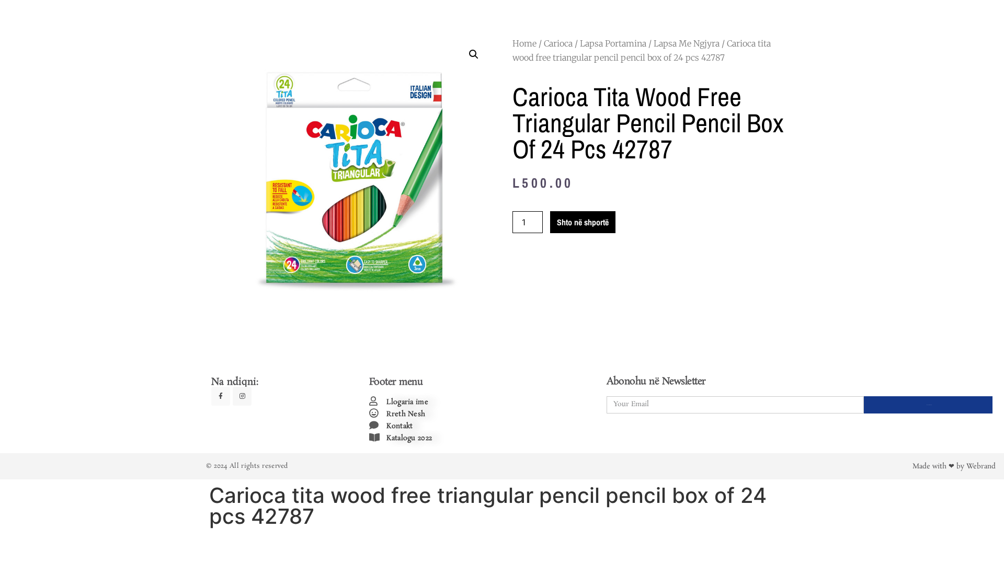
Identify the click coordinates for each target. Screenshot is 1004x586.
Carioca (558, 43)
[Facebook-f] (220, 396)
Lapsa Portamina (613, 43)
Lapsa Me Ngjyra (687, 43)
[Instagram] (242, 396)
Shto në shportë (583, 222)
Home (524, 43)
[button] (473, 54)
